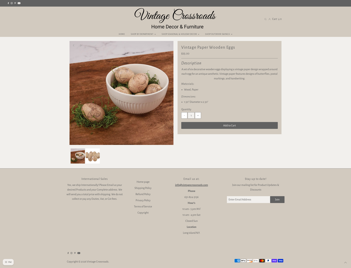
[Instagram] (11, 3)
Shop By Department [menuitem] (142, 34)
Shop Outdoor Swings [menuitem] (217, 34)
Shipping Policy (143, 188)
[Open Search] (265, 19)
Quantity (186, 109)
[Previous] (74, 45)
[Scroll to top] (345, 262)
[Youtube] (19, 3)
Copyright (143, 212)
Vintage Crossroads (97, 261)
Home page (143, 181)
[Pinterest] (15, 3)
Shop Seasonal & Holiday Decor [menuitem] (179, 34)
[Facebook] (8, 3)
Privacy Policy (143, 200)
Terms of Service (143, 206)
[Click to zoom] (169, 45)
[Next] (81, 45)
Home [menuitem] (122, 34)
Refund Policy (143, 194)
